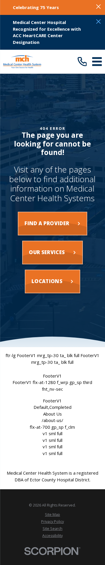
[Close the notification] (98, 6)
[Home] (22, 61)
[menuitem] (52, 514)
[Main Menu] (97, 61)
